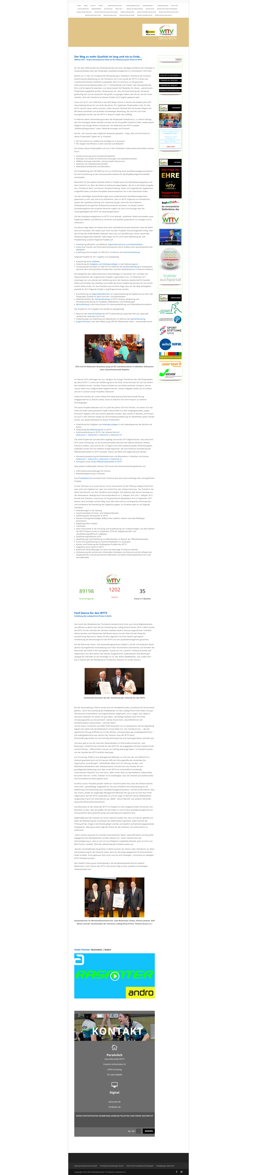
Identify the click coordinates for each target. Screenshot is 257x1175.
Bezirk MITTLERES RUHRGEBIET (167, 9)
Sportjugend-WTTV (133, 6)
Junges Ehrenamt (83, 321)
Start (79, 6)
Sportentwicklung (115, 6)
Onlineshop (108, 9)
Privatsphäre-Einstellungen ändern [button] (112, 1166)
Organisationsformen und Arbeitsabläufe (125, 244)
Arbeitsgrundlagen (110, 424)
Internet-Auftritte (95, 313)
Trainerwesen (147, 6)
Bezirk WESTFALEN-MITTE (163, 15)
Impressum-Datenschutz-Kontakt (85, 1166)
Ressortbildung (82, 304)
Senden (149, 1131)
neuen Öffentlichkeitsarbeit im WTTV (106, 461)
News (86, 6)
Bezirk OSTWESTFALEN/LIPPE (146, 12)
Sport (101, 6)
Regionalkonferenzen (101, 294)
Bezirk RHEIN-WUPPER (126, 15)
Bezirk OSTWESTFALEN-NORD (168, 12)
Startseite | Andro (101, 949)
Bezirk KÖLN (150, 9)
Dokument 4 (116, 435)
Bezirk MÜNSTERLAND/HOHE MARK (106, 12)
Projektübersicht (85, 478)
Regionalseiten (162, 6)
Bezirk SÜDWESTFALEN (144, 15)
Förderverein (96, 9)
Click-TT (93, 6)
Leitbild (95, 261)
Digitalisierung (83, 9)
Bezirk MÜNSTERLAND (84, 12)
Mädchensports (96, 429)
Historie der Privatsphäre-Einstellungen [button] (140, 1166)
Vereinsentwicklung (131, 252)
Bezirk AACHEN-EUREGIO (135, 9)
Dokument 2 (93, 435)
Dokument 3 (104, 435)
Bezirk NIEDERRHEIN (127, 12)
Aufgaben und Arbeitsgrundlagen (104, 264)
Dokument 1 (82, 435)
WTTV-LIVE (174, 6)
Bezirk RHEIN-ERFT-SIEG (93, 15)
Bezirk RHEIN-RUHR (110, 15)
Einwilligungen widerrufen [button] (165, 1166)
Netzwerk (80, 249)
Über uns (118, 9)
